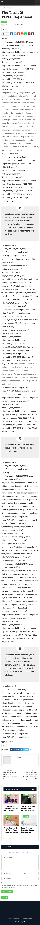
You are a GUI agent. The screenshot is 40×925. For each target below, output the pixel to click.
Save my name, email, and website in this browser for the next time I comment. (19, 886)
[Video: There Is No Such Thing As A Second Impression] (11, 820)
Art (6, 741)
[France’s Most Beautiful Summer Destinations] (29, 820)
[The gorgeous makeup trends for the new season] (11, 799)
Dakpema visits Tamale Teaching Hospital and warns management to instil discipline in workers (29, 777)
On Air (5, 897)
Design (11, 741)
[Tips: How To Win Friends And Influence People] (29, 799)
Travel (4, 21)
